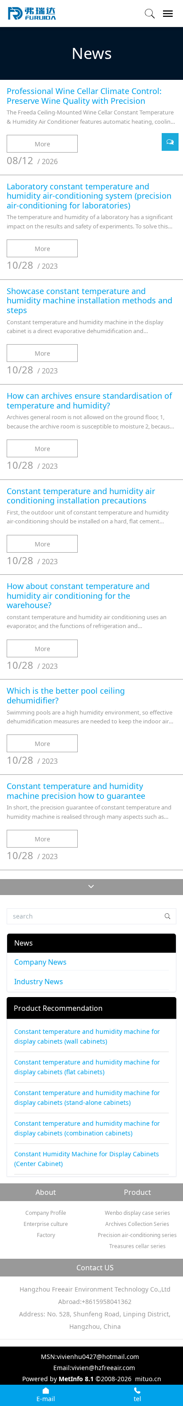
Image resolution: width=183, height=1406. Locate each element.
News (23, 943)
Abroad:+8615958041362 (94, 1301)
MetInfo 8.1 (76, 1379)
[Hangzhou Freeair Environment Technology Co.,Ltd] (32, 13)
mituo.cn (148, 1379)
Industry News (38, 981)
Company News (40, 962)
